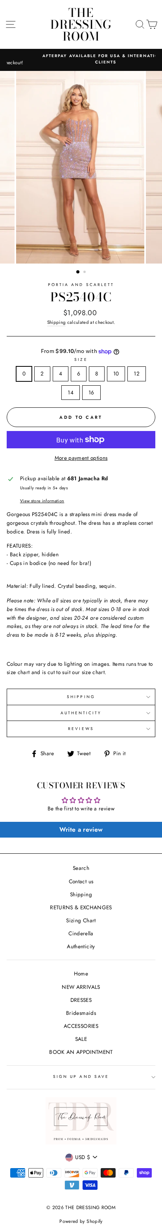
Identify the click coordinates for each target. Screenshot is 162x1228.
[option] (81, 59)
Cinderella (80, 933)
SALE (81, 1039)
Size (80, 359)
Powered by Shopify (80, 1221)
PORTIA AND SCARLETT (81, 285)
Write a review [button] (81, 829)
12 (137, 373)
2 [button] (85, 273)
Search (81, 868)
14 (71, 392)
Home (81, 973)
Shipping (56, 322)
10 (116, 373)
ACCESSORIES (81, 1026)
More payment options (81, 458)
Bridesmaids (81, 1013)
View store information (42, 501)
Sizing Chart (81, 920)
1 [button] (78, 272)
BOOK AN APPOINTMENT (80, 1052)
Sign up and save (81, 1076)
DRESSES (81, 1000)
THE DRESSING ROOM (81, 24)
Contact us (81, 881)
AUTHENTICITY (81, 713)
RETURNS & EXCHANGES (81, 907)
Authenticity (81, 946)
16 (91, 392)
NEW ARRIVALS (81, 987)
